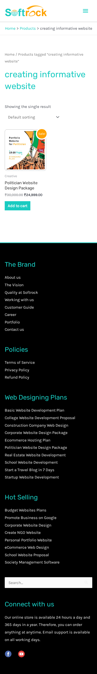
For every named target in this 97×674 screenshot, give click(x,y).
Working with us (19, 299)
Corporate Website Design (28, 525)
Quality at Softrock (21, 292)
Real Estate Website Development (35, 455)
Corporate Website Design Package (36, 432)
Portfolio (12, 322)
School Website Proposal (27, 554)
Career (10, 314)
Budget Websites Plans (25, 510)
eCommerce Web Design (27, 547)
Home (10, 54)
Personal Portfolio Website (28, 540)
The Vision (14, 284)
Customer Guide (19, 307)
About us (13, 277)
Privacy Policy (17, 370)
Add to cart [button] (17, 205)
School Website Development (31, 462)
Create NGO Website (23, 532)
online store (22, 617)
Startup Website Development (32, 477)
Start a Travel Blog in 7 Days (29, 469)
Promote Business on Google (31, 517)
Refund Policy (17, 377)
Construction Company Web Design (36, 425)
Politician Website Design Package (36, 447)
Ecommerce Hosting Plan (27, 440)
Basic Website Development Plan (34, 410)
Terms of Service (20, 362)
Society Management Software (32, 562)
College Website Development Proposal (40, 417)
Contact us (14, 329)
